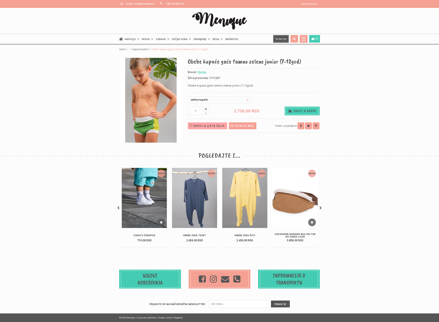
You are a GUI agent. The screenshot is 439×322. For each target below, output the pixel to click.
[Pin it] (316, 125)
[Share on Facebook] (301, 125)
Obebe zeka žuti (244, 235)
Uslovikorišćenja (150, 279)
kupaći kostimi (140, 49)
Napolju (130, 39)
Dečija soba (179, 39)
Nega (215, 39)
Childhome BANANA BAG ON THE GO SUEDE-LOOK (295, 235)
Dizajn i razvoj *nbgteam (171, 317)
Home (122, 49)
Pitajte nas (244, 126)
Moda (146, 39)
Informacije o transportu (289, 279)
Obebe (201, 72)
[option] (144, 208)
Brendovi (231, 39)
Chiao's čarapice (144, 235)
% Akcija (281, 39)
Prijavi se (280, 304)
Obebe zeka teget (194, 235)
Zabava (161, 39)
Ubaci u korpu (304, 111)
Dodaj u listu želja (209, 126)
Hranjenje (199, 39)
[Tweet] (308, 125)
